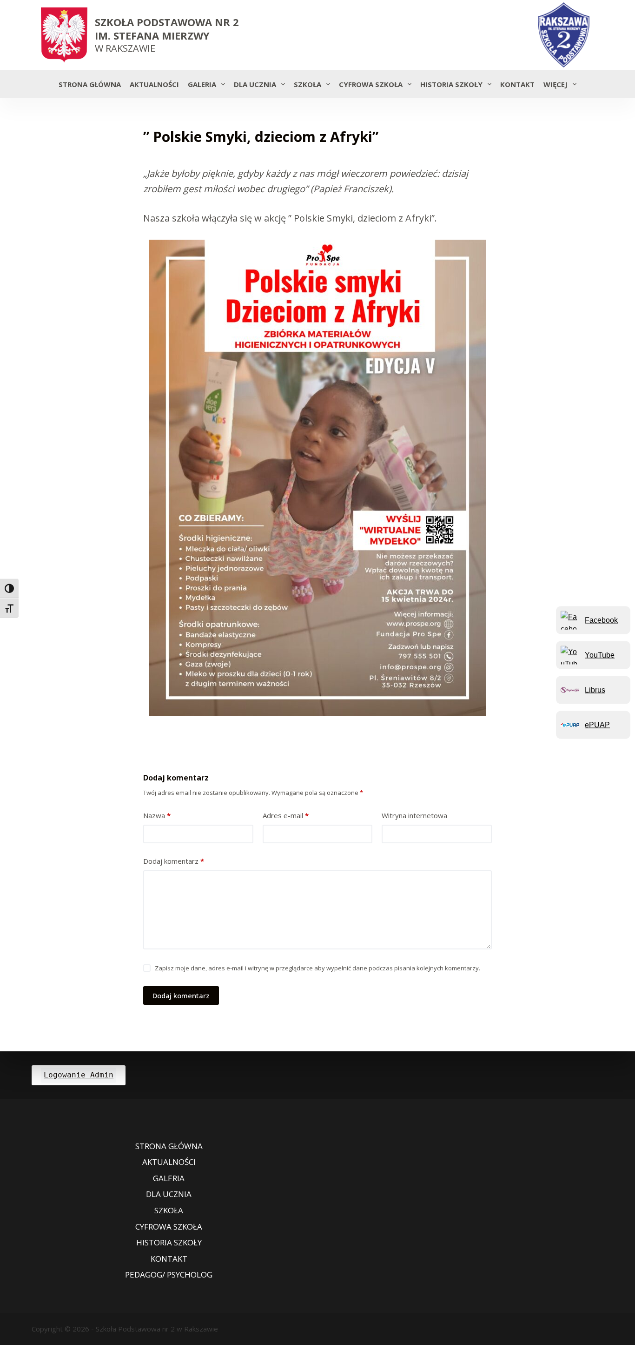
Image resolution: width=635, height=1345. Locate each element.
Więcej (555, 84)
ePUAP (597, 724)
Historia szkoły (451, 84)
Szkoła (307, 84)
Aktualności (154, 84)
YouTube (600, 655)
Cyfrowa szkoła (371, 84)
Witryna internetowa (414, 815)
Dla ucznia (255, 84)
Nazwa (157, 815)
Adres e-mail (286, 815)
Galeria (202, 84)
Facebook (601, 620)
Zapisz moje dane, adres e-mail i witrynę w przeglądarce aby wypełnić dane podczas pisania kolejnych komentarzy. (317, 968)
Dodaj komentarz (173, 861)
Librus (595, 689)
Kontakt (517, 84)
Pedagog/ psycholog (168, 1275)
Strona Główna (90, 84)
